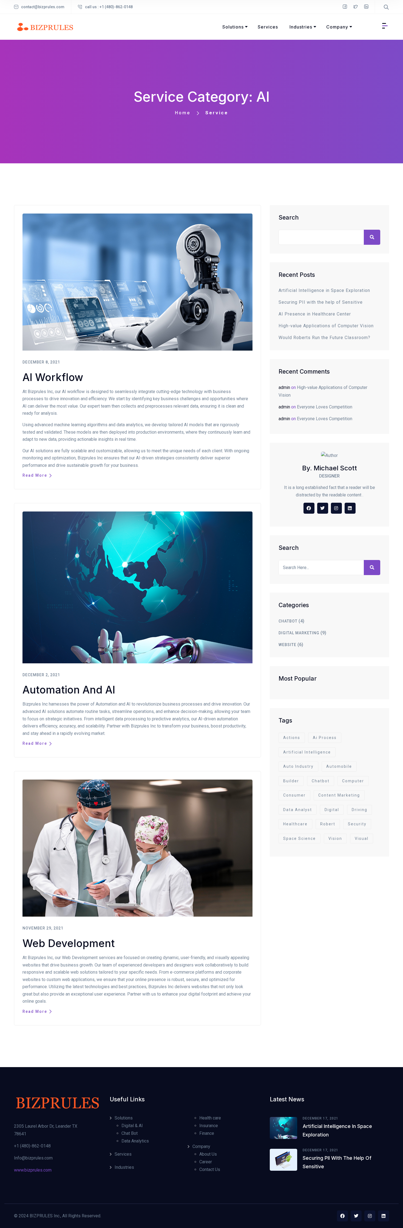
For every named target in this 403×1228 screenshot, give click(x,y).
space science (299, 838)
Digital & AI (132, 1125)
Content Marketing (339, 795)
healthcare (295, 824)
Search (289, 217)
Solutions (124, 1118)
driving (359, 810)
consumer (294, 795)
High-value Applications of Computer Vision (326, 325)
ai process (325, 737)
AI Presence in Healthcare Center (315, 314)
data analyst (297, 810)
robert (327, 824)
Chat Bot (129, 1133)
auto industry (298, 766)
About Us (208, 1154)
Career (205, 1161)
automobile (339, 766)
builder (291, 781)
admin (284, 387)
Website (287, 645)
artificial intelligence (307, 752)
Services (123, 1154)
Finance (206, 1133)
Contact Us (209, 1169)
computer (353, 781)
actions (291, 737)
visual (361, 838)
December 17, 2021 (320, 1118)
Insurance (208, 1125)
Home (183, 112)
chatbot (288, 621)
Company (201, 1146)
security (357, 824)
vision (335, 838)
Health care (210, 1118)
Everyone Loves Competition (324, 407)
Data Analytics (135, 1141)
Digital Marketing (299, 633)
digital (332, 810)
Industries (124, 1167)
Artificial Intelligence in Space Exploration (324, 290)
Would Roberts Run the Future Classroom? (324, 337)
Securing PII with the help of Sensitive (321, 302)
